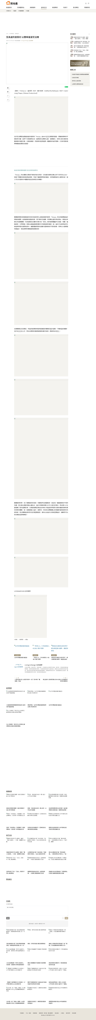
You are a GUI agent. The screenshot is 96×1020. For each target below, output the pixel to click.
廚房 (16, 639)
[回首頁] (12, 3)
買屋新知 (87, 7)
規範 (8, 918)
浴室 (28, 11)
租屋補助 (21, 11)
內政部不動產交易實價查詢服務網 (80, 74)
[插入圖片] (63, 918)
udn (7, 33)
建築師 (21, 639)
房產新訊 (9, 7)
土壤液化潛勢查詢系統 (77, 84)
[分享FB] (7, 87)
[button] (88, 3)
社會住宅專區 (75, 77)
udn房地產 (11, 33)
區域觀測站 (20, 7)
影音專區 (76, 7)
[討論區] (7, 95)
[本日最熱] (89, 34)
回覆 (66, 918)
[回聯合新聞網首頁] (8, 3)
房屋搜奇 (32, 7)
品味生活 (44, 7)
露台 (27, 639)
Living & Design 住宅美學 (27, 40)
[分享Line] (7, 91)
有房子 (65, 7)
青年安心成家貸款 (76, 81)
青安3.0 (9, 11)
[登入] (86, 3)
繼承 (15, 11)
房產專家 (55, 7)
